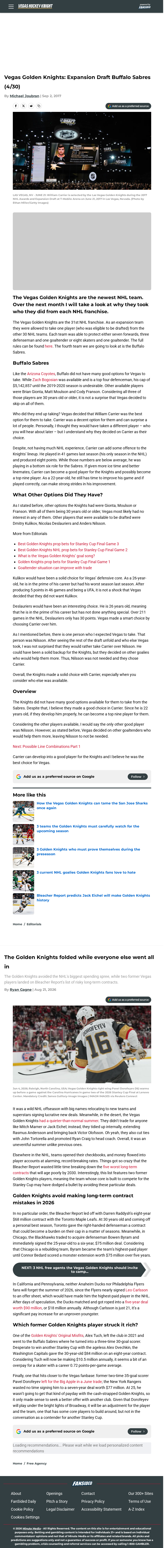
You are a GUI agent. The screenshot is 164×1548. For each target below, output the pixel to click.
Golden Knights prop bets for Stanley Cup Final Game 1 (64, 562)
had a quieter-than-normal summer (68, 1120)
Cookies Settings (25, 1517)
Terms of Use (139, 1501)
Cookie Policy (22, 1509)
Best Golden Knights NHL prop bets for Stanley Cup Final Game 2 (72, 550)
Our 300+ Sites (140, 1493)
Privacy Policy (93, 1501)
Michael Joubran (24, 96)
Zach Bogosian (45, 379)
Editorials (34, 924)
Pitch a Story (57, 1501)
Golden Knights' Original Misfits (57, 1335)
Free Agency (37, 1463)
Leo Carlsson (137, 1290)
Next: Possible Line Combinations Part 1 (47, 746)
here (49, 346)
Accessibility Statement (101, 1509)
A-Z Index (136, 1509)
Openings (54, 1493)
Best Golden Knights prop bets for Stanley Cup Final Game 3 (68, 544)
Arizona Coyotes (41, 373)
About (16, 1493)
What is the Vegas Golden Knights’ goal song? (56, 556)
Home (17, 924)
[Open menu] (11, 6)
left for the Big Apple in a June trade (71, 1381)
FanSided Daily (23, 1501)
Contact (88, 1493)
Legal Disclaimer (60, 1509)
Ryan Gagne (21, 990)
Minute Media (32, 1528)
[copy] (39, 106)
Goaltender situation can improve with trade (55, 568)
